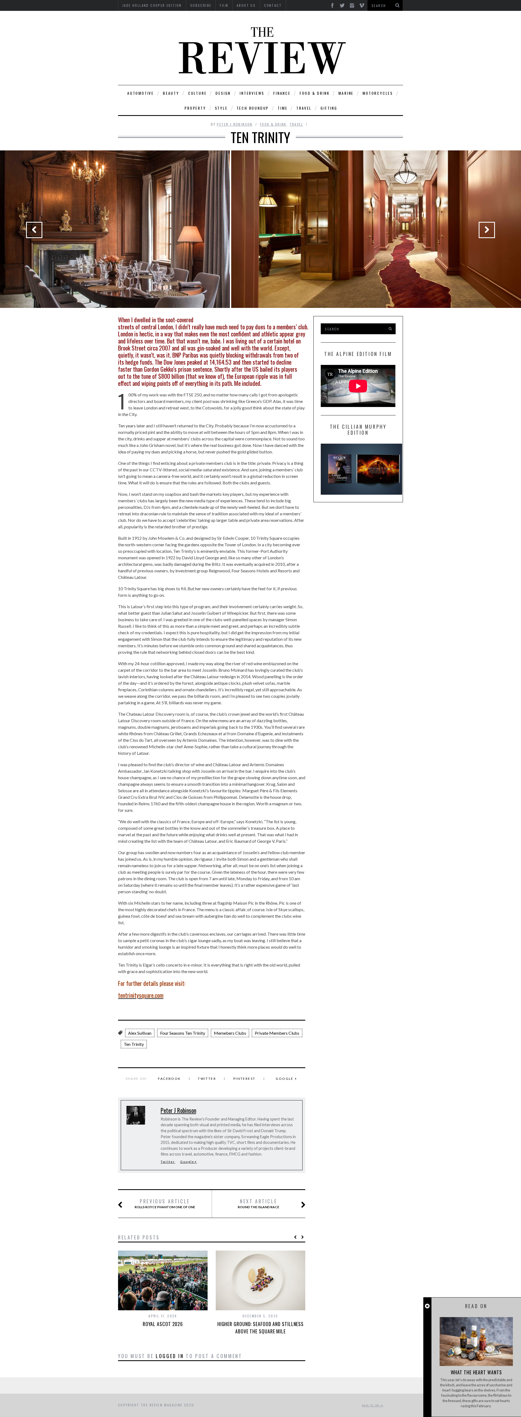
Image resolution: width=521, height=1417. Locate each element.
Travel (304, 108)
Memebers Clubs (230, 1033)
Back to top (371, 1405)
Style (221, 108)
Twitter (207, 1079)
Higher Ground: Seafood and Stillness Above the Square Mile (260, 1327)
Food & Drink (315, 93)
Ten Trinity (134, 1044)
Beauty (171, 93)
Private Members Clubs (277, 1033)
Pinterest (244, 1079)
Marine (346, 93)
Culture (197, 93)
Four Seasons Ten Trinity (182, 1033)
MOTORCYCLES (378, 93)
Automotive (140, 93)
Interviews (252, 93)
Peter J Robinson (234, 124)
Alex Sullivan (139, 1033)
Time (282, 108)
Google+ (188, 1161)
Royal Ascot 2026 (163, 1323)
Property (195, 108)
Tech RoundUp (253, 108)
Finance (282, 93)
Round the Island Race (258, 1203)
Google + (286, 1079)
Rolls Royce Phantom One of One (165, 1203)
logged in (170, 1355)
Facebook (169, 1079)
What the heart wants (476, 1372)
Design (223, 93)
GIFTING (328, 108)
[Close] (427, 1306)
